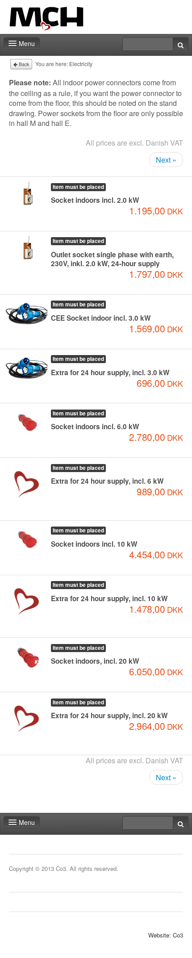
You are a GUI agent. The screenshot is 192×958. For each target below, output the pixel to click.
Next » (166, 159)
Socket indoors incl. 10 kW (94, 544)
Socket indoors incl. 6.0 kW (95, 426)
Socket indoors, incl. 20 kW (95, 661)
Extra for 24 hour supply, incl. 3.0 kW (110, 372)
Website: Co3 (165, 935)
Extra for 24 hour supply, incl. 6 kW (107, 481)
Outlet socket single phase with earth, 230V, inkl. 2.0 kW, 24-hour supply (112, 259)
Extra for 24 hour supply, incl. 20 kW (109, 715)
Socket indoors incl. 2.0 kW (95, 200)
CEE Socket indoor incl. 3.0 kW (101, 318)
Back (23, 64)
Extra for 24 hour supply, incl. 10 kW (109, 598)
